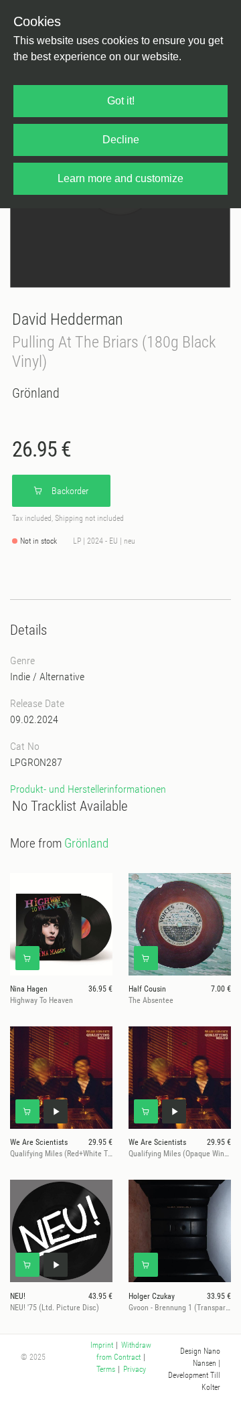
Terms (105, 1369)
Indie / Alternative (47, 676)
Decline (120, 139)
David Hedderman (67, 319)
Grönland (36, 393)
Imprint (101, 1345)
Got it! (121, 100)
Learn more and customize (120, 178)
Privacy (134, 1369)
